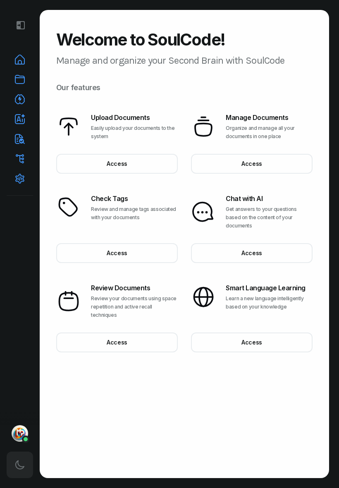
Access (117, 163)
